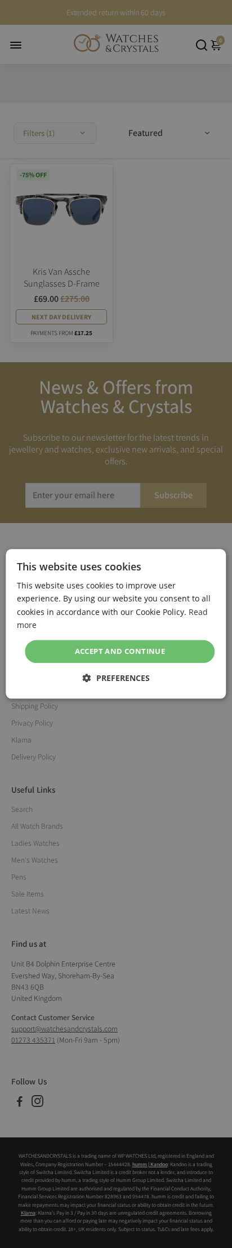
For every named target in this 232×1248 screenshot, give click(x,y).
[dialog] (116, 623)
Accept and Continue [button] (120, 651)
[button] (116, 678)
